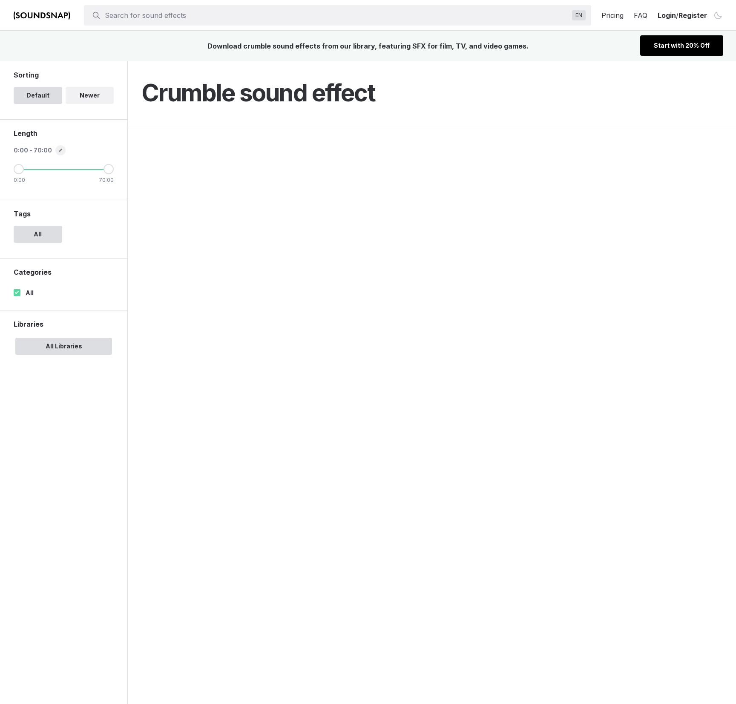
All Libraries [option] (64, 346)
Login (667, 15)
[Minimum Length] (19, 169)
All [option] (38, 234)
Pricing (612, 15)
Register (692, 15)
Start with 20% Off (682, 45)
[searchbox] (337, 15)
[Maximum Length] (109, 169)
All (30, 292)
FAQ (640, 15)
